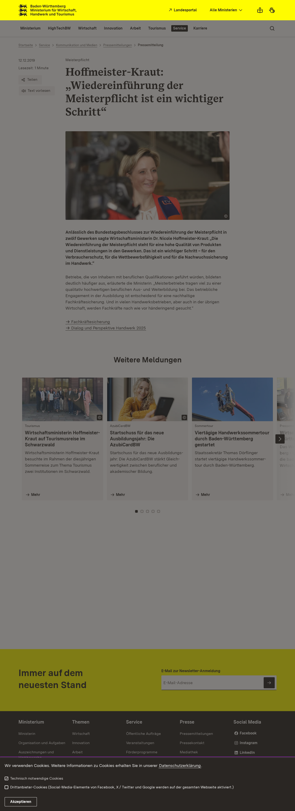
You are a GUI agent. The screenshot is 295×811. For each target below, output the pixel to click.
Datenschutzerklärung (180, 765)
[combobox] (226, 10)
